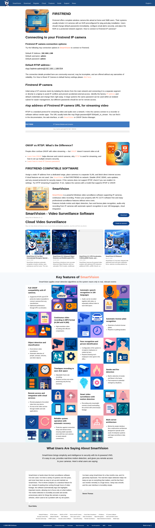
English (148, 3)
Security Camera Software (64, 518)
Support (66, 3)
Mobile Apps (116, 518)
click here (87, 77)
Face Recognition (96, 525)
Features (52, 3)
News (74, 3)
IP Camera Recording (59, 525)
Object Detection (80, 525)
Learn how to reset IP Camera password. (43, 161)
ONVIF (74, 151)
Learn (29, 156)
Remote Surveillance (89, 518)
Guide (59, 3)
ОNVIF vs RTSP (63, 514)
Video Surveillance (87, 516)
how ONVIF (37, 156)
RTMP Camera (52, 518)
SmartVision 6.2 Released (114, 256)
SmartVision (17, 3)
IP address (110, 94)
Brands (109, 525)
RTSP (77, 156)
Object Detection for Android (104, 518)
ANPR (104, 525)
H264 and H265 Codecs (112, 516)
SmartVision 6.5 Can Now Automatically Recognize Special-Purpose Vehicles (37, 257)
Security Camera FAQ (42, 516)
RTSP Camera (53, 514)
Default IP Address (43, 514)
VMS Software (64, 516)
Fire (88, 525)
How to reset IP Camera (75, 514)
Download (27, 3)
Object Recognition (99, 516)
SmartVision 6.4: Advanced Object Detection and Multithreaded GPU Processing (63, 257)
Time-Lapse (70, 525)
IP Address (101, 514)
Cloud (44, 3)
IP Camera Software (111, 514)
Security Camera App (41, 518)
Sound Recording (77, 518)
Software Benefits (54, 516)
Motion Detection (48, 525)
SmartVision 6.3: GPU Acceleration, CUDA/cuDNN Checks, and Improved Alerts (90, 257)
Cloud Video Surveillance (90, 514)
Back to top (146, 525)
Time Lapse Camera (75, 516)
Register (36, 3)
